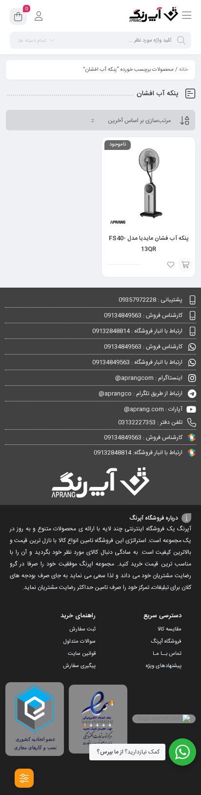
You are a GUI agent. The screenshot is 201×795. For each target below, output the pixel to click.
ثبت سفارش (82, 629)
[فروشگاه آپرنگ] (153, 16)
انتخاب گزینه (185, 264)
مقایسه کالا (169, 629)
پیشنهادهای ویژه (163, 666)
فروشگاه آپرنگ (166, 641)
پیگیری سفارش (79, 666)
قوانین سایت (82, 653)
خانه (183, 69)
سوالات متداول (79, 641)
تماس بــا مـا (167, 653)
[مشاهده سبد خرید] (18, 18)
